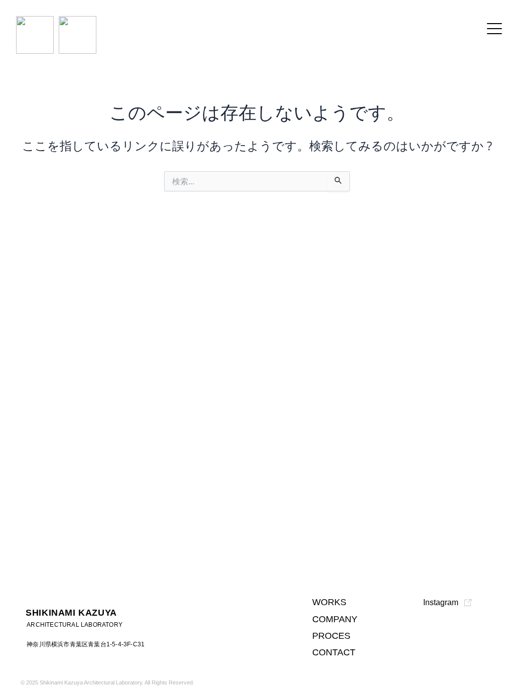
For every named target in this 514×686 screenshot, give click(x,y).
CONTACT (333, 652)
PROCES (331, 636)
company (334, 619)
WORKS (329, 602)
